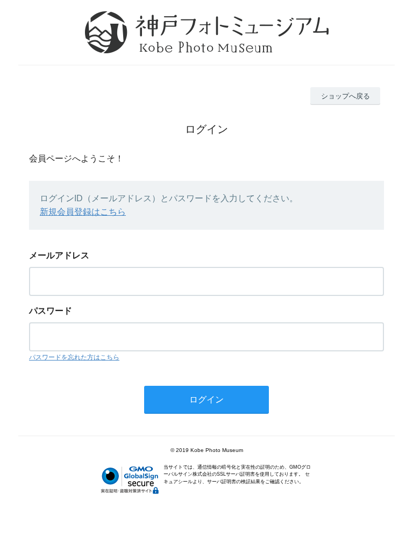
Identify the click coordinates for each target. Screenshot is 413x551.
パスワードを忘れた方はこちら (74, 357)
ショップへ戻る (345, 96)
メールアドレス (59, 255)
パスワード (50, 310)
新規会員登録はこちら (83, 211)
